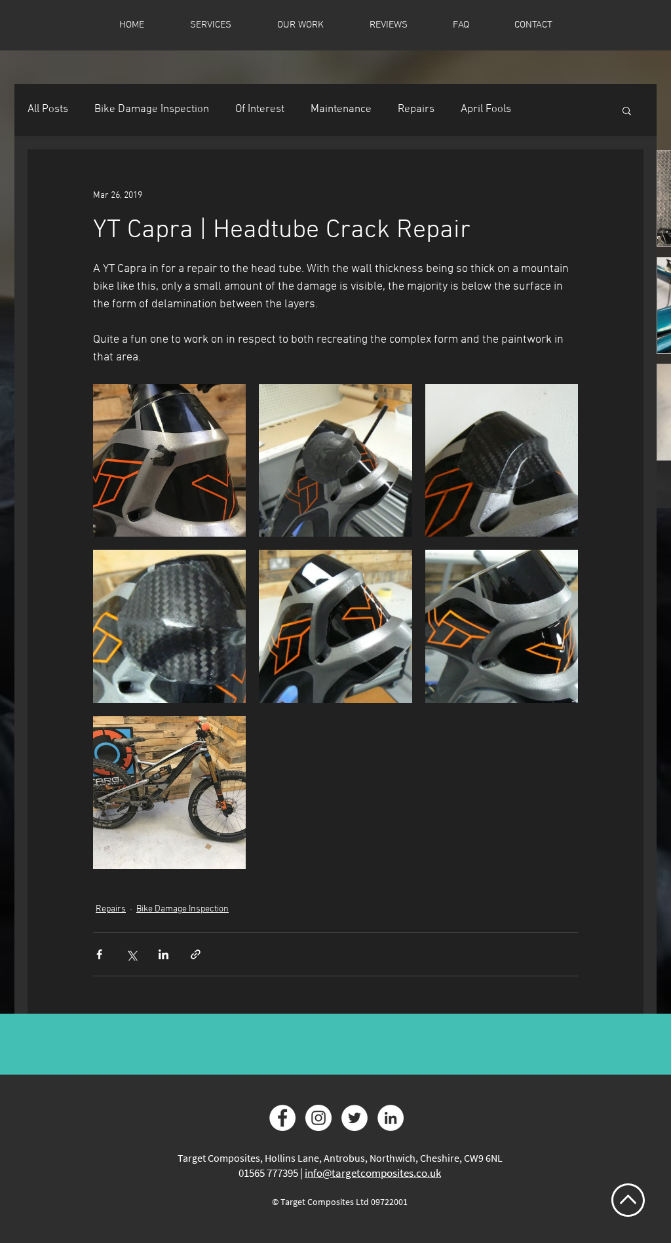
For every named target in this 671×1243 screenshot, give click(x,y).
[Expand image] (169, 460)
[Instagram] (318, 1118)
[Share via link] (195, 954)
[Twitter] (354, 1118)
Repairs (416, 109)
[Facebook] (282, 1118)
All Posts (48, 109)
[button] (627, 110)
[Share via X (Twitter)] (131, 954)
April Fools (486, 109)
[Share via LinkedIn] (163, 954)
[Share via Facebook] (99, 954)
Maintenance (341, 109)
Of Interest (259, 109)
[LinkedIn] (390, 1118)
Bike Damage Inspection (151, 109)
